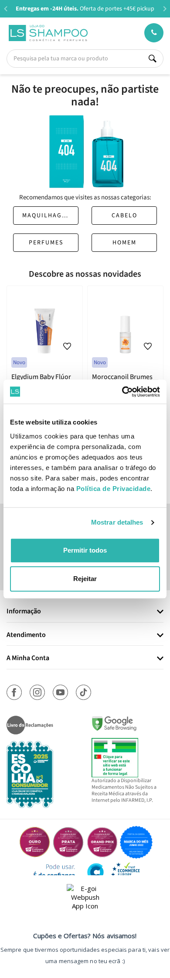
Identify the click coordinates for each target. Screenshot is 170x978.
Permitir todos (85, 550)
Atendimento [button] (26, 635)
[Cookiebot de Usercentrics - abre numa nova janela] (122, 391)
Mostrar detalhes (117, 522)
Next (164, 8)
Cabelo (124, 215)
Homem (124, 242)
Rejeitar (85, 578)
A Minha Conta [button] (28, 658)
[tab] (85, 612)
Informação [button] (24, 612)
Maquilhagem (46, 215)
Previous (5, 8)
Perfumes (46, 242)
